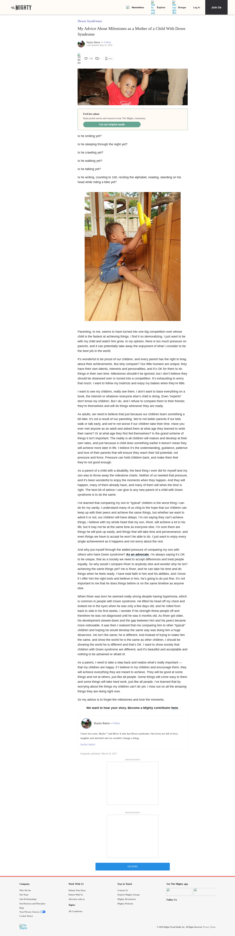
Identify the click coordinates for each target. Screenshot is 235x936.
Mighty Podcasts (125, 903)
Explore (161, 7)
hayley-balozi (88, 744)
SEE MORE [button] (132, 866)
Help (21, 908)
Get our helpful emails (112, 124)
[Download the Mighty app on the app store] (179, 892)
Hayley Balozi (94, 42)
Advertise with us (76, 899)
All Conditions (75, 911)
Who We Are (25, 890)
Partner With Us (75, 894)
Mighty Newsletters (127, 899)
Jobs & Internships (28, 899)
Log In (196, 7)
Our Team (23, 894)
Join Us (216, 7)
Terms (213, 927)
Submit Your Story (77, 890)
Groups (182, 7)
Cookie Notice (26, 916)
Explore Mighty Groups (129, 894)
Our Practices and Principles (32, 903)
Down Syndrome (90, 21)
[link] (21, 7)
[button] (107, 42)
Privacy (206, 927)
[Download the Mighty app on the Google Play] (207, 892)
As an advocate (137, 554)
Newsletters (138, 7)
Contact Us (123, 890)
